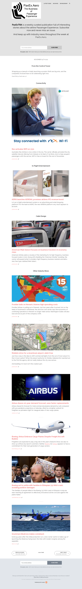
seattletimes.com (16, 497)
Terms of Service (54, 579)
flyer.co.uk (14, 543)
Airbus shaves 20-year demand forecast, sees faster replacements (40, 403)
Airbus (55, 444)
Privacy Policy (35, 575)
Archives (55, 3)
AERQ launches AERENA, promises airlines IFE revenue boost (38, 199)
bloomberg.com (16, 448)
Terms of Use (28, 575)
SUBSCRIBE (54, 47)
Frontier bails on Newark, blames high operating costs (35, 304)
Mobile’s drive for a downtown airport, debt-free (32, 353)
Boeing (47, 444)
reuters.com (15, 413)
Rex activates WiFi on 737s (23, 149)
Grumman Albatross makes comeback (28, 534)
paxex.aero (14, 159)
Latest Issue (47, 3)
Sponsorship (63, 3)
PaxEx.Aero (40, 37)
